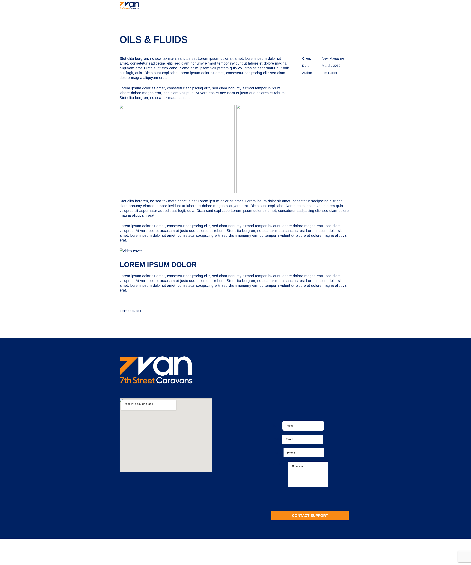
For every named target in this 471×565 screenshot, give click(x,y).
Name (277, 425)
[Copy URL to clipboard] (330, 83)
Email (276, 439)
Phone (277, 452)
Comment (279, 464)
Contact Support (310, 516)
